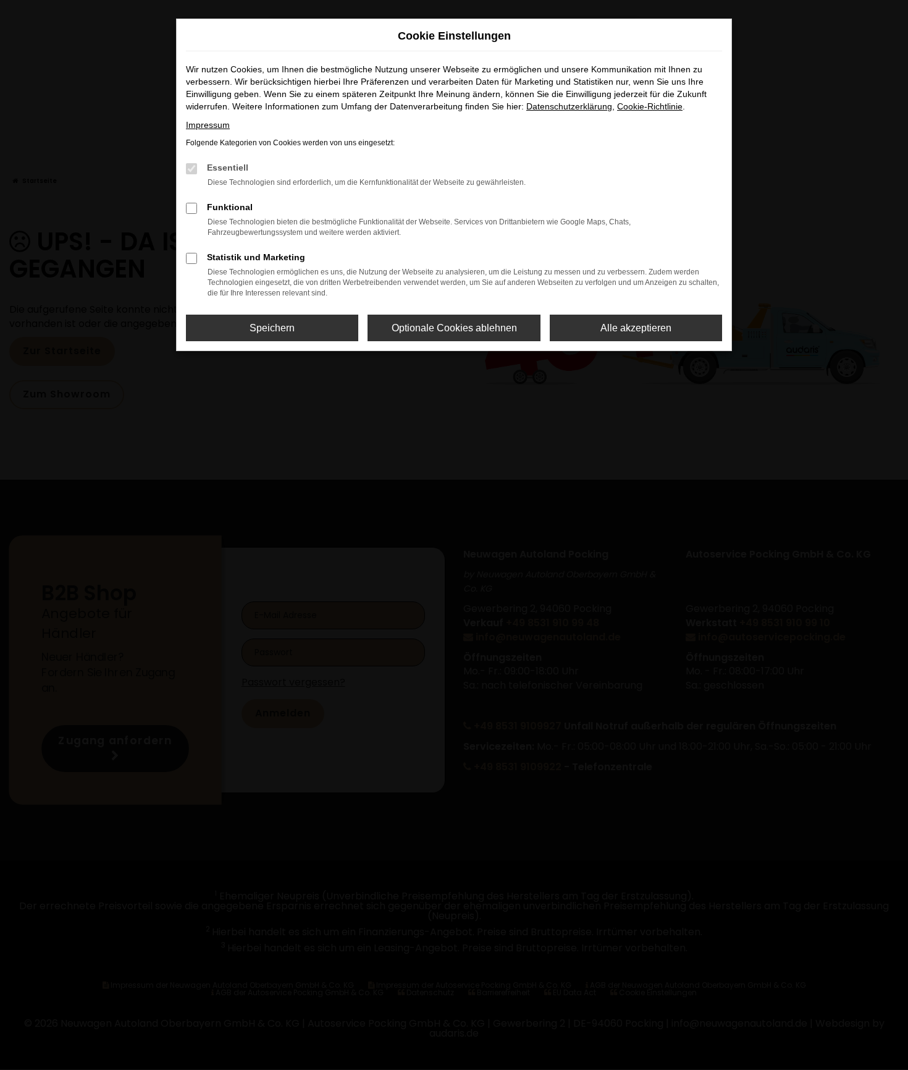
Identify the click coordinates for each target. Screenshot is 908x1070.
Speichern (272, 328)
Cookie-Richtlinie (650, 106)
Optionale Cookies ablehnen (454, 328)
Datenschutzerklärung (569, 106)
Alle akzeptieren (635, 328)
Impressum (208, 125)
